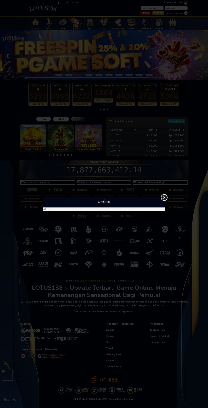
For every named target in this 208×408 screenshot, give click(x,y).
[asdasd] (104, 209)
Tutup (164, 197)
